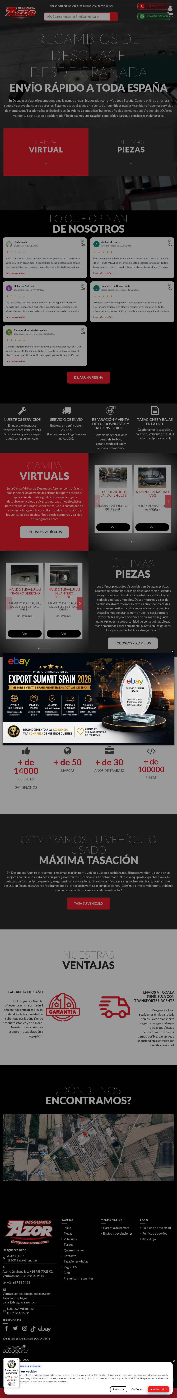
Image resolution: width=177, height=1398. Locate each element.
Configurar (137, 1389)
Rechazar (118, 1389)
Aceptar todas (158, 1389)
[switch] (11, 1384)
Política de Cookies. (79, 1381)
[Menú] (17, 1360)
